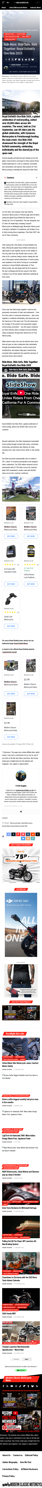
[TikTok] (20, 1386)
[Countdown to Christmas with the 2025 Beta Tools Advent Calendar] (21, 1263)
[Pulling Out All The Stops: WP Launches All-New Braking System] (21, 1227)
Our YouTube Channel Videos (28, 1343)
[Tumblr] (28, 1386)
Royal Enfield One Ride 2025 (19, 826)
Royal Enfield (26, 36)
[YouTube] (12, 1386)
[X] (7, 1386)
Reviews (22, 1059)
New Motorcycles (27, 823)
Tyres (5, 1204)
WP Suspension (24, 1237)
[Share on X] (12, 59)
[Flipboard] (24, 1386)
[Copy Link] (33, 838)
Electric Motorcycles (9, 1165)
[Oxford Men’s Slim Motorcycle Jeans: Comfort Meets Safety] (21, 1049)
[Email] (28, 838)
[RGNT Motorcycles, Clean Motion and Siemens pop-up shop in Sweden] (21, 1157)
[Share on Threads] (29, 59)
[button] (4, 2)
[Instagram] (16, 1386)
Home (5, 30)
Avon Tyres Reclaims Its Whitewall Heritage (19, 1208)
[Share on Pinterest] (19, 59)
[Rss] (37, 1386)
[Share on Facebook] (9, 59)
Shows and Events (10, 39)
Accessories (7, 1271)
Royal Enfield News (21, 643)
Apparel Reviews (8, 1057)
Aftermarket (7, 1129)
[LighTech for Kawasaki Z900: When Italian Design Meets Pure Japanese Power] (21, 1121)
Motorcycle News (15, 823)
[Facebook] (3, 1386)
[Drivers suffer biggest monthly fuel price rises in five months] (21, 1085)
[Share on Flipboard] (15, 59)
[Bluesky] (21, 812)
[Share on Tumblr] (22, 59)
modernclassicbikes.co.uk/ (13, 806)
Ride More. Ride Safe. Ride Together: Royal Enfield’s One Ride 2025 (20, 203)
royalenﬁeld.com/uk (9, 652)
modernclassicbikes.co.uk (24, 790)
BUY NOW (11, 536)
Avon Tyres (6, 1201)
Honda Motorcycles (9, 1307)
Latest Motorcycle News (12, 36)
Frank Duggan (16, 64)
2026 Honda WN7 (9, 1313)
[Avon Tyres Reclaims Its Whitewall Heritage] (21, 1193)
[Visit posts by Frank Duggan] (6, 68)
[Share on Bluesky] (32, 59)
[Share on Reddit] (25, 59)
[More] (38, 838)
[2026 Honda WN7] (21, 1299)
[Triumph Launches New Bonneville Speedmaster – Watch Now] (21, 1332)
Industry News (12, 30)
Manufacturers (21, 30)
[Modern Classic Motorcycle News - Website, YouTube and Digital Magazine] (21, 2)
